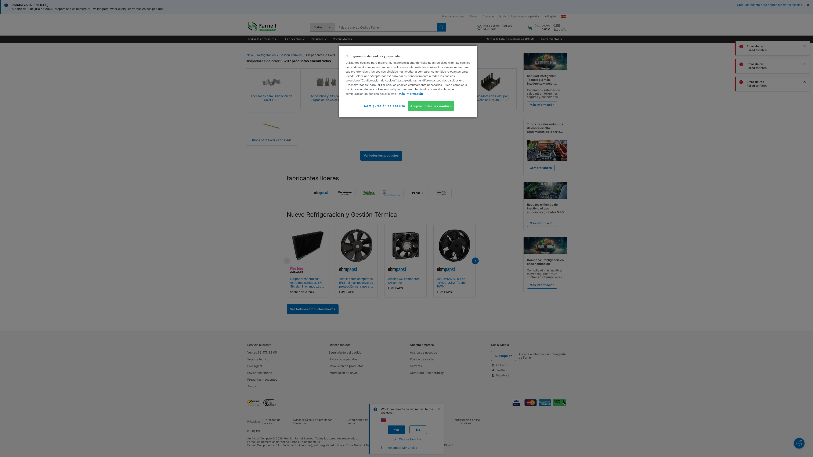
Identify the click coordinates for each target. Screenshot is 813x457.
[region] (408, 81)
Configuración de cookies (384, 105)
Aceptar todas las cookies (431, 106)
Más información (411, 93)
